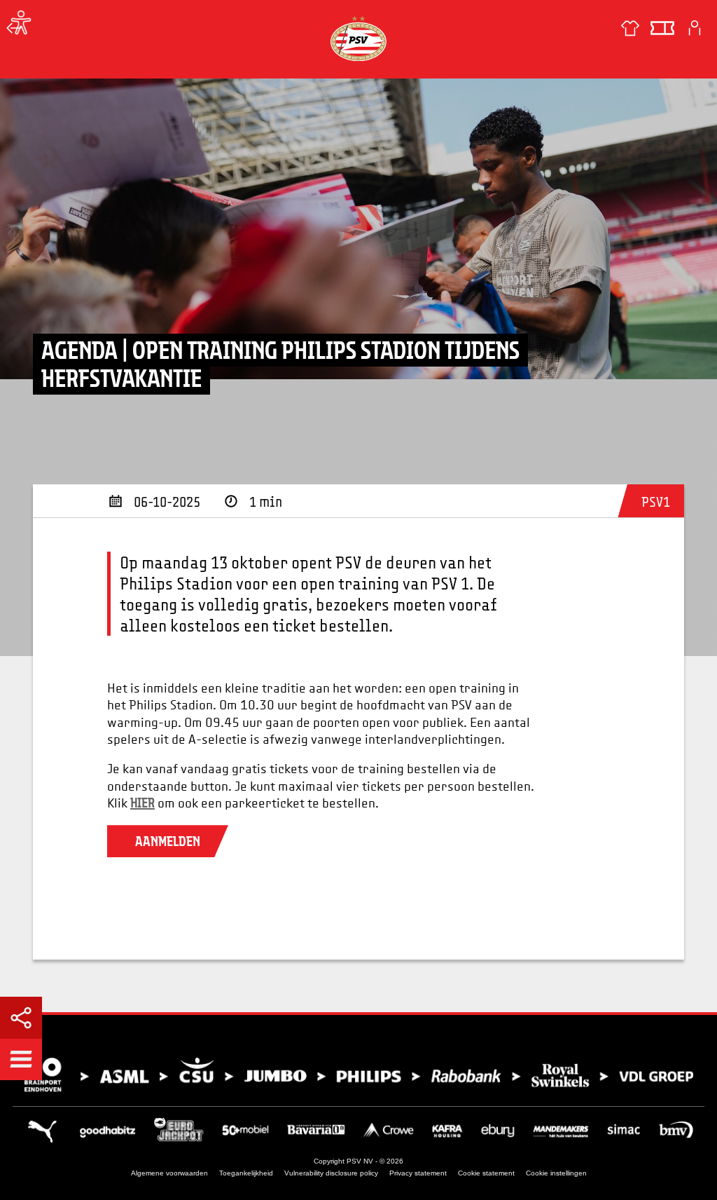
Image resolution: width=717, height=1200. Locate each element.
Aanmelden (167, 841)
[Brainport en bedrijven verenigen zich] (358, 1075)
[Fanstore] (630, 28)
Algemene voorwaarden (169, 1173)
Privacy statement (418, 1173)
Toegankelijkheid (246, 1173)
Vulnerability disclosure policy (331, 1173)
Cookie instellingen (556, 1173)
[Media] (14, 28)
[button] (21, 1059)
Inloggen (695, 28)
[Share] (21, 1018)
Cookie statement (486, 1173)
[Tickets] (662, 28)
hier (142, 802)
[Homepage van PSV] (358, 38)
